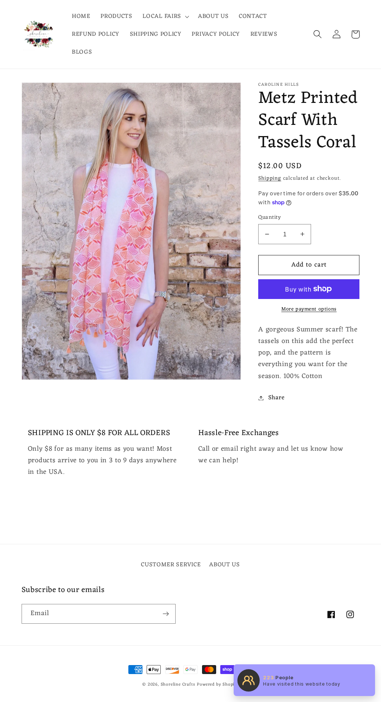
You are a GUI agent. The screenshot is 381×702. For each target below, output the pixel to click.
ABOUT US (224, 565)
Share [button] (276, 398)
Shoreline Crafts (178, 684)
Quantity (269, 217)
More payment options (309, 309)
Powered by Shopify (218, 684)
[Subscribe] (165, 614)
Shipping (269, 178)
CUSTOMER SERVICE (171, 565)
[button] (165, 16)
